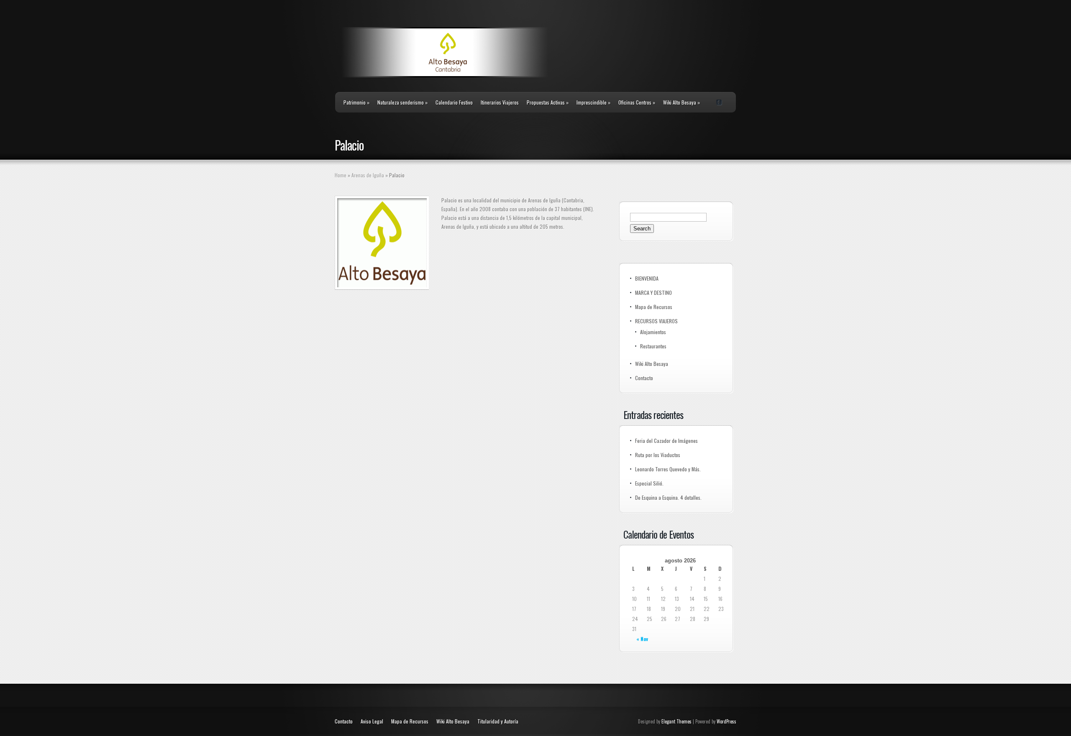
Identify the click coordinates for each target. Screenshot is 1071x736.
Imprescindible (593, 102)
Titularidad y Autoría (497, 721)
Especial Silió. (649, 483)
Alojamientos (653, 331)
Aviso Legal (372, 721)
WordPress (726, 721)
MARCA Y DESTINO (653, 292)
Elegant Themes (676, 721)
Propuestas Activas (548, 102)
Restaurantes (653, 346)
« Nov (642, 638)
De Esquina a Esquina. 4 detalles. (668, 497)
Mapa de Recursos (653, 306)
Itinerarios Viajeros (500, 102)
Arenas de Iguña (367, 175)
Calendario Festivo (454, 102)
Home (340, 175)
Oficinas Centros (636, 102)
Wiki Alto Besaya (681, 102)
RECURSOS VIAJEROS (656, 321)
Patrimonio (356, 102)
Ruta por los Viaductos (657, 454)
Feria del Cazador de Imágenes (666, 440)
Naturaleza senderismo (402, 102)
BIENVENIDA (646, 278)
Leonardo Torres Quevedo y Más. (668, 469)
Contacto (644, 377)
